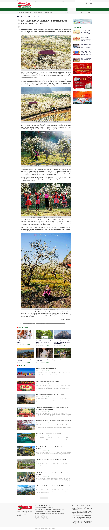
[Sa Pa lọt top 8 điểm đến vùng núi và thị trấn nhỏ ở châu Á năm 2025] (26, 490)
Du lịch (38, 16)
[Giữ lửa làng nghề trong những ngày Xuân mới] (26, 386)
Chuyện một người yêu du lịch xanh (62, 359)
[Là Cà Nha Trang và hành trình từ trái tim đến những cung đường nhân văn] (26, 477)
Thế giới (77, 9)
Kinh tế (46, 9)
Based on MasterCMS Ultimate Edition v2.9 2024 (45, 528)
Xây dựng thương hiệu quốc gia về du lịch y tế (29, 12)
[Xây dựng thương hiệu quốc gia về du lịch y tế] (25, 334)
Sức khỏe (26, 9)
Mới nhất (83, 12)
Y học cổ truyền (31, 9)
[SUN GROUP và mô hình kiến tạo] (25, 353)
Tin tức (21, 9)
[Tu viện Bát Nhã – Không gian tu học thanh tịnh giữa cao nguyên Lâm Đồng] (26, 451)
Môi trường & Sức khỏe (53, 9)
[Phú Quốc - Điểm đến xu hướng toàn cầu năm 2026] (26, 438)
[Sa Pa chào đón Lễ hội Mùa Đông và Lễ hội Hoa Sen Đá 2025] (26, 464)
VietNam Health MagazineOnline (85, 5)
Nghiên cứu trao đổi (40, 9)
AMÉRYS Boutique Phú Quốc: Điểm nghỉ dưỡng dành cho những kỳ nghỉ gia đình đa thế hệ (62, 342)
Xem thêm (44, 498)
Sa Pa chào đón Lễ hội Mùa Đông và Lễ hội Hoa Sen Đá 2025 (51, 459)
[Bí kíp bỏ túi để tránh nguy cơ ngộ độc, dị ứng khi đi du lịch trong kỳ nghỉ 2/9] (44, 334)
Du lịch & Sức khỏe (71, 9)
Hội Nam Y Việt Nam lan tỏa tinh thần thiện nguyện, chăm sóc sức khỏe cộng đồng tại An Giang (86, 46)
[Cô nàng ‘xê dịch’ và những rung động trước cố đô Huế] (44, 353)
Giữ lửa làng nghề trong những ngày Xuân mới (47, 381)
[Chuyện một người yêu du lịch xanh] (62, 353)
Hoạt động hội (78, 27)
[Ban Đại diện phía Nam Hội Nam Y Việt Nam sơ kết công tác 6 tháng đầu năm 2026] (76, 60)
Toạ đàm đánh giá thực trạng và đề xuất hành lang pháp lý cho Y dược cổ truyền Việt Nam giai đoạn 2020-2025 (86, 32)
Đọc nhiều (89, 12)
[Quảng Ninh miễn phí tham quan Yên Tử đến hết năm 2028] (26, 399)
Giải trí (33, 16)
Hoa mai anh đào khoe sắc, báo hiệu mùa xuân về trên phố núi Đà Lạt (53, 420)
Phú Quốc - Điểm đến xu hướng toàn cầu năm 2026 (49, 433)
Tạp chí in (82, 9)
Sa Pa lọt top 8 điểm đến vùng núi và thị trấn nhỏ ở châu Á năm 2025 (53, 485)
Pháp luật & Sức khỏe (62, 9)
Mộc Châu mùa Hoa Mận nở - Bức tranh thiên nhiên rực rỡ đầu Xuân (50, 323)
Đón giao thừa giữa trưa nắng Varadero (46, 368)
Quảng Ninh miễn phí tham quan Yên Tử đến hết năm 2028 (51, 394)
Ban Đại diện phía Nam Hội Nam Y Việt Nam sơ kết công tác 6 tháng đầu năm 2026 (86, 60)
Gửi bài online (88, 9)
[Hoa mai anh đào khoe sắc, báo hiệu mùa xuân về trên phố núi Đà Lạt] (26, 425)
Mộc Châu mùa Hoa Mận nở (29, 323)
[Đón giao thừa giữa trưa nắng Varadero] (26, 373)
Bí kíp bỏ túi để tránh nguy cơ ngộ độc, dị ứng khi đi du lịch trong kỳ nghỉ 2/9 (43, 342)
